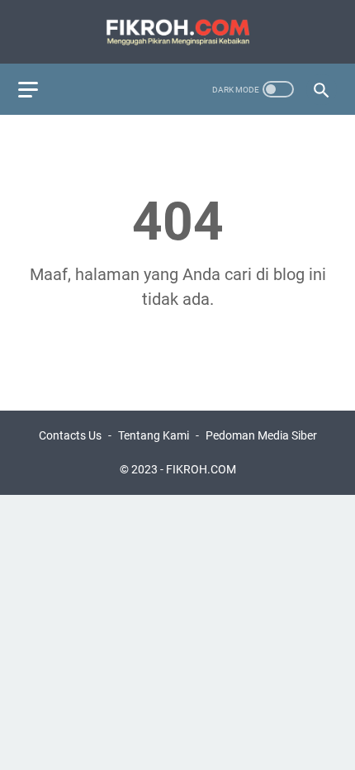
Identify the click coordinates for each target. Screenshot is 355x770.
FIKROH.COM (201, 469)
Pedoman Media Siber (261, 435)
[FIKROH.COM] (177, 31)
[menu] (38, 89)
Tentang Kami (153, 435)
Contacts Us (70, 435)
